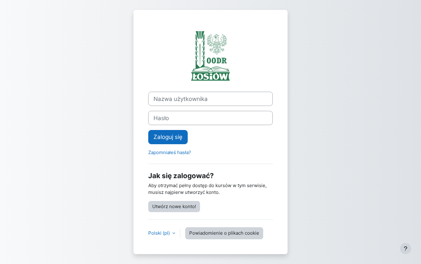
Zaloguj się (167, 136)
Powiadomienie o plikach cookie (224, 233)
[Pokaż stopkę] (405, 248)
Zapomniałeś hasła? (169, 152)
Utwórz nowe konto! (174, 206)
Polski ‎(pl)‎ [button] (159, 233)
